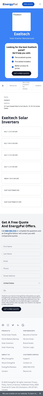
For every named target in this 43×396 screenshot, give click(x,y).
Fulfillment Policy (27, 385)
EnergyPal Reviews (9, 367)
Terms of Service (13, 385)
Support (26, 358)
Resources (13, 86)
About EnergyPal (8, 363)
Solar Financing (8, 347)
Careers (5, 371)
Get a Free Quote (21, 73)
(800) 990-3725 (10, 231)
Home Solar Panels (9, 335)
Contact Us (27, 363)
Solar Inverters (7, 343)
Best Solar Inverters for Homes (26, 85)
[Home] (3, 86)
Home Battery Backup (10, 339)
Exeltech (38, 86)
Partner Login (28, 347)
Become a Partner (30, 335)
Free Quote (28, 4)
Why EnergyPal (7, 358)
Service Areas (28, 339)
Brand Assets (28, 343)
